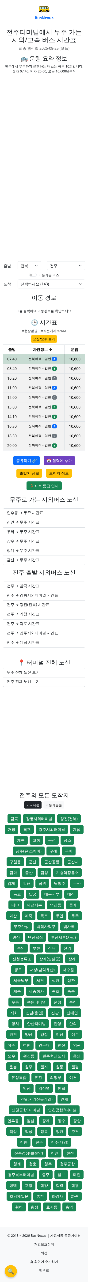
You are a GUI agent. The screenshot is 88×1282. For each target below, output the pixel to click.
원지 (44, 1066)
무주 (75, 915)
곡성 (52, 840)
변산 (16, 937)
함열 (59, 1185)
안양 (57, 1023)
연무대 (44, 1045)
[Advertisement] (44, 121)
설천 (55, 980)
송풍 (71, 991)
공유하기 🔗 (26, 460)
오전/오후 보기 (44, 339)
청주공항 (67, 1163)
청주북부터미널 (21, 1174)
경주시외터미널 (52, 829)
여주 (11, 1045)
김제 (11, 883)
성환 (71, 980)
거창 (11, 829)
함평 (75, 1185)
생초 (18, 969)
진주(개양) (59, 1142)
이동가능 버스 (48, 275)
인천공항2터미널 (62, 1109)
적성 (28, 1131)
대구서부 (51, 894)
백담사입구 (46, 926)
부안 (21, 948)
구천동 (15, 861)
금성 (44, 872)
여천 (27, 1045)
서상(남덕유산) (42, 969)
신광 (55, 1012)
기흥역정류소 (67, 872)
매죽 (28, 915)
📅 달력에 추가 (59, 460)
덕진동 (55, 905)
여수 (75, 1034)
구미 (69, 851)
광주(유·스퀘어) (29, 851)
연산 (61, 1045)
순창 (57, 1002)
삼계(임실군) (49, 958)
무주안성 (21, 926)
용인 (76, 1056)
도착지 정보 (59, 473)
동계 (73, 905)
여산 (59, 1034)
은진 (38, 1077)
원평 (75, 1066)
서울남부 (20, 980)
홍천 (40, 1196)
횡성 (34, 1207)
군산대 (73, 861)
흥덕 (69, 1207)
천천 (70, 1153)
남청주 (59, 883)
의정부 (55, 1077)
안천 (13, 1034)
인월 (61, 1088)
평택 (13, 1185)
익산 (27, 1088)
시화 (14, 1012)
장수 (61, 1120)
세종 (17, 991)
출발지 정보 (29, 473)
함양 (44, 1185)
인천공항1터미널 (26, 1109)
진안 (23, 1142)
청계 (17, 1163)
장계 (46, 1120)
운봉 (13, 1066)
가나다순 (32, 805)
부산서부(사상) (63, 937)
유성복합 (19, 1077)
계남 (76, 829)
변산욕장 (35, 937)
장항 (77, 1120)
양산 (28, 1034)
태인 (76, 1174)
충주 (46, 1174)
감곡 (14, 818)
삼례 (72, 958)
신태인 (72, 1012)
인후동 (13, 1120)
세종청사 (36, 991)
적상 (13, 1131)
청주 (48, 1163)
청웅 (32, 1163)
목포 (44, 915)
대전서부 (34, 905)
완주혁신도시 (53, 1056)
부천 (36, 948)
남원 (42, 883)
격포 (27, 829)
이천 (73, 1077)
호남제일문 (19, 1196)
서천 (40, 980)
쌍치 (15, 1023)
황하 (19, 1207)
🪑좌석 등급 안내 (44, 485)
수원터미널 (36, 1002)
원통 (59, 1066)
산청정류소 (21, 958)
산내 (52, 948)
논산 (77, 883)
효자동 (51, 1207)
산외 (67, 948)
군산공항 (51, 861)
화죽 (75, 1196)
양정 (44, 1034)
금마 (13, 872)
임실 (30, 1120)
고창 (36, 840)
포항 (28, 1185)
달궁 (32, 894)
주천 (75, 1131)
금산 (29, 872)
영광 (77, 1045)
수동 (15, 1002)
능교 (17, 894)
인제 (64, 1099)
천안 (54, 1153)
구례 (53, 851)
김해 (27, 883)
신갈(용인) (34, 1012)
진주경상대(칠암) (28, 1153)
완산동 (28, 1056)
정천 (59, 1131)
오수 (11, 1056)
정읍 (44, 1131)
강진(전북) (69, 818)
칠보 (61, 1174)
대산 (71, 894)
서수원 (68, 969)
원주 (28, 1066)
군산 (32, 861)
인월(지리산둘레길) (36, 1099)
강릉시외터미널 (39, 818)
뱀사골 (69, 926)
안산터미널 (36, 1023)
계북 (21, 840)
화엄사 (57, 1196)
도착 (7, 284)
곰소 (67, 840)
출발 (7, 265)
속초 (55, 991)
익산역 (44, 1088)
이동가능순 (54, 805)
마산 (13, 915)
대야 (15, 905)
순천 (73, 1002)
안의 (73, 1023)
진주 (39, 1142)
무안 (59, 915)
